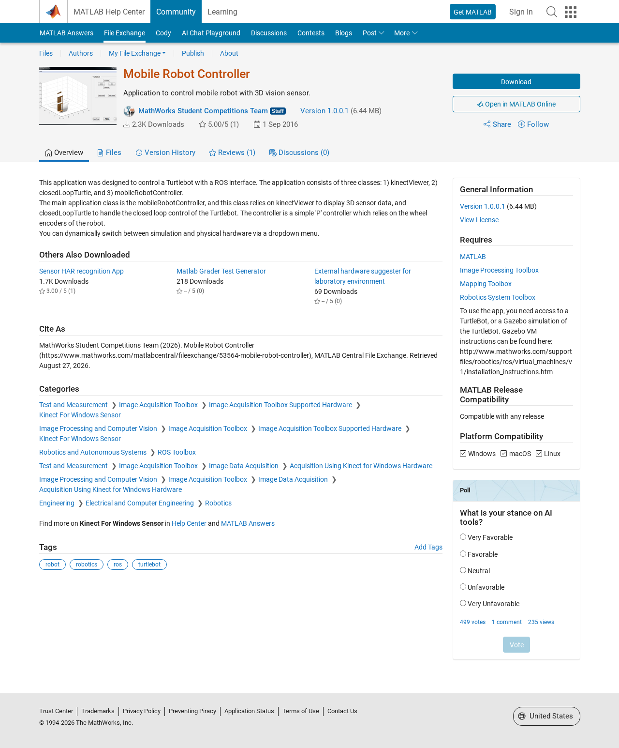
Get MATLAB (473, 12)
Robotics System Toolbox (497, 297)
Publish (193, 53)
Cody (163, 33)
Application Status (249, 711)
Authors (81, 53)
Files (46, 53)
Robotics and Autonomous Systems (93, 452)
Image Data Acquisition (244, 466)
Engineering (57, 503)
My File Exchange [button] (135, 53)
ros (118, 564)
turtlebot (149, 564)
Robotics (218, 503)
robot (52, 564)
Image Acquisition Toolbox (159, 405)
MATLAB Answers (66, 33)
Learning (222, 11)
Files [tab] (112, 152)
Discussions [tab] (303, 152)
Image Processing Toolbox (499, 270)
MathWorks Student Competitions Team (203, 111)
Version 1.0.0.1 (324, 111)
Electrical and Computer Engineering (140, 503)
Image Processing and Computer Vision (99, 428)
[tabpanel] (309, 425)
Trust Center (56, 711)
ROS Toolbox (177, 452)
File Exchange (124, 33)
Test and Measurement (74, 405)
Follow (538, 124)
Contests (310, 33)
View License (479, 220)
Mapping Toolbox (486, 284)
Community (176, 11)
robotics (86, 564)
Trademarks (98, 711)
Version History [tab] (169, 152)
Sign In (521, 11)
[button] (552, 11)
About (229, 53)
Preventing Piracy (192, 711)
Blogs (343, 33)
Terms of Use (300, 711)
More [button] (402, 33)
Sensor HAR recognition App (81, 271)
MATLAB (473, 256)
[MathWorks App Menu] (570, 12)
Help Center (189, 523)
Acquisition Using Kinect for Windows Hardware (361, 466)
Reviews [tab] (235, 152)
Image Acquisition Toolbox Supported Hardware (281, 405)
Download (516, 82)
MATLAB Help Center (109, 11)
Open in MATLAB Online (520, 104)
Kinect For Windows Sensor (80, 415)
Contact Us (342, 711)
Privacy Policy (142, 711)
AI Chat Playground (211, 33)
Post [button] (370, 33)
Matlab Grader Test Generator (221, 271)
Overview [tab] (67, 152)
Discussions (269, 33)
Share (502, 124)
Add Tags (428, 547)
